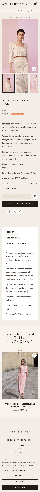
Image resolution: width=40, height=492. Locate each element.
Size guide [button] (33, 184)
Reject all (20, 476)
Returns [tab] (22, 244)
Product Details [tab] (14, 238)
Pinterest (20, 211)
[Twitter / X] (18, 440)
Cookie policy (22, 470)
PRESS (20, 449)
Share (9, 211)
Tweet (15, 211)
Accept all (20, 487)
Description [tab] (12, 232)
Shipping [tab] (10, 244)
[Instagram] (8, 440)
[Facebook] (15, 440)
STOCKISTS (19, 452)
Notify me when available (20, 204)
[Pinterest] (11, 440)
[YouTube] (22, 440)
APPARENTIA (12, 4)
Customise (20, 482)
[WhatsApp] (32, 440)
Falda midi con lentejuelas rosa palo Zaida (20, 405)
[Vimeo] (25, 440)
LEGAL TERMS (20, 445)
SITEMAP (20, 456)
